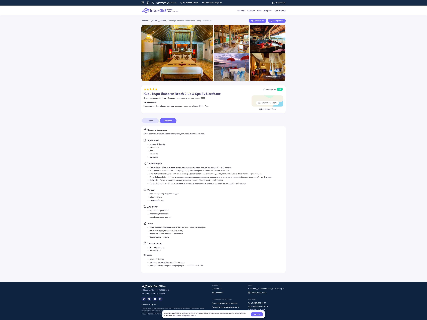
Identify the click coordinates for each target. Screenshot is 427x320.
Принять (257, 314)
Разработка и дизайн (149, 305)
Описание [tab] (168, 121)
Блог (259, 10)
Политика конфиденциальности (225, 307)
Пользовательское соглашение (225, 303)
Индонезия (265, 109)
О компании (280, 10)
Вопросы (268, 10)
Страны (251, 10)
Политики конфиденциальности (184, 315)
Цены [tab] (150, 121)
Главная (241, 10)
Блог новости (217, 292)
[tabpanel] (213, 199)
